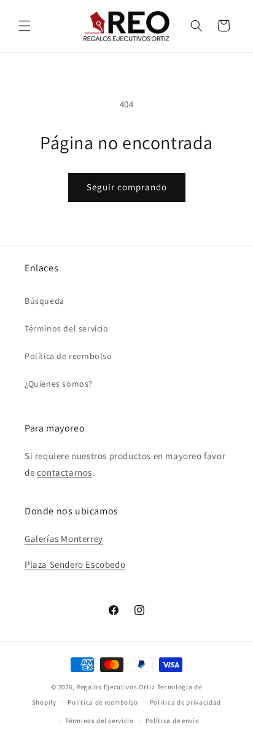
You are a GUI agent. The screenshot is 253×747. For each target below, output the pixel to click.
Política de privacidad (185, 702)
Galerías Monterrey (64, 538)
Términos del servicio (67, 328)
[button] (24, 25)
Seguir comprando (127, 187)
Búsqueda (44, 300)
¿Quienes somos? (59, 383)
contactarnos (64, 472)
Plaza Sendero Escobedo (75, 564)
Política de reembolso (68, 356)
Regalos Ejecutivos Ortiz (115, 687)
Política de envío (173, 720)
